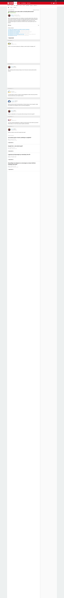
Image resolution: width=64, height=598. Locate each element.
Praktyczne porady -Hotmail (24, 32)
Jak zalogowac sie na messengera (14, 31)
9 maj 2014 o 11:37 (13, 111)
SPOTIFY (21, 5)
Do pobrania (23, 3)
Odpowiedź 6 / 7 (11, 116)
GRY (14, 5)
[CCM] (10, 3)
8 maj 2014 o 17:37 (13, 67)
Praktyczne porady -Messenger (26, 31)
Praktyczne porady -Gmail (25, 30)
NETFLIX (24, 5)
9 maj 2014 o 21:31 (13, 120)
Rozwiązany (10, 12)
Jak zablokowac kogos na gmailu (14, 30)
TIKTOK (12, 5)
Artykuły (28, 3)
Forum (15, 3)
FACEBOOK (31, 5)
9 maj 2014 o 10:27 (13, 92)
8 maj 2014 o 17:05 (13, 44)
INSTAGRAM (27, 5)
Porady (19, 3)
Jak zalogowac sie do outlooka (13, 32)
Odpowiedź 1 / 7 (11, 40)
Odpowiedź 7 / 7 (11, 126)
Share (10, 25)
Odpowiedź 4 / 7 (11, 98)
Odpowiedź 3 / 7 (11, 88)
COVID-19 (9, 5)
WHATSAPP (17, 5)
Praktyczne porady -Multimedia (23, 35)
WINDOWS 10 (35, 5)
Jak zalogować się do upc (12, 35)
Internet (15, 7)
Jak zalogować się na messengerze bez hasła (16, 34)
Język (55, 0)
